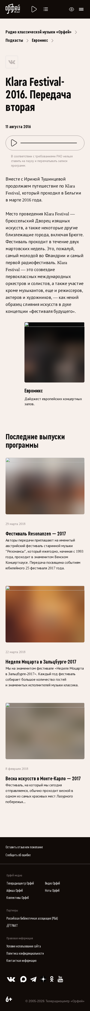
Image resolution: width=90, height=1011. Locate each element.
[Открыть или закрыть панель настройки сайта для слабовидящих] (71, 9)
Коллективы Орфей (17, 898)
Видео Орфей (52, 883)
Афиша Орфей (14, 890)
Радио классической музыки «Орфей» (39, 32)
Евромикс (40, 40)
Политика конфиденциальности (25, 953)
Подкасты (14, 40)
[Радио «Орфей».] (34, 9)
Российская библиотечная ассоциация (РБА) (32, 918)
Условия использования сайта (23, 946)
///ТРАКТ (12, 925)
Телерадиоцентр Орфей (20, 883)
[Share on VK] (12, 62)
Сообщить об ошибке (18, 855)
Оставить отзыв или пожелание (24, 847)
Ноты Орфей (52, 890)
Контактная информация (21, 960)
